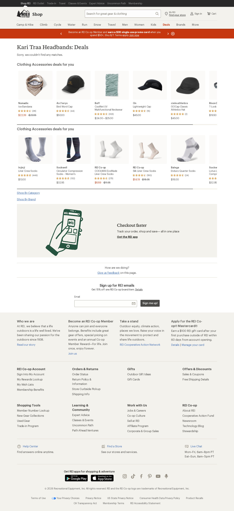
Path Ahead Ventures (85, 430)
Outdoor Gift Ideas (139, 374)
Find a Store (114, 446)
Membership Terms (113, 503)
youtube (158, 476)
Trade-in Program (27, 425)
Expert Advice (81, 415)
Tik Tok (133, 476)
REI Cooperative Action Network (140, 344)
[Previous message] (61, 33)
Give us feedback (108, 272)
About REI (188, 410)
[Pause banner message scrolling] (172, 33)
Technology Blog (193, 425)
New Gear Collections (30, 415)
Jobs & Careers (136, 410)
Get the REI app (127, 236)
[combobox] (123, 14)
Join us (72, 353)
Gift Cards (133, 379)
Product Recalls (194, 497)
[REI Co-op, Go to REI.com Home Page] (23, 14)
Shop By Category (28, 192)
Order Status (80, 374)
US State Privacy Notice (120, 497)
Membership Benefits (30, 389)
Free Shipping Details (195, 379)
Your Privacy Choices (67, 497)
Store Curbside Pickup (86, 389)
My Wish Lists (25, 384)
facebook (141, 476)
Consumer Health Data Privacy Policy (160, 497)
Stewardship (190, 431)
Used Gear (23, 420)
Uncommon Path (82, 425)
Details (139, 289)
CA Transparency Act (85, 503)
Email (77, 296)
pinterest (150, 476)
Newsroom (189, 420)
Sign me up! (150, 303)
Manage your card (193, 344)
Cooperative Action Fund (198, 415)
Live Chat (196, 446)
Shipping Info (81, 394)
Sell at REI (133, 420)
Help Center (30, 446)
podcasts (166, 476)
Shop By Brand (26, 199)
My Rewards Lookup (30, 379)
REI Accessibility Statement (145, 503)
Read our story (26, 344)
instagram (125, 476)
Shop (37, 14)
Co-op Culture (136, 415)
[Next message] (168, 33)
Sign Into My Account (30, 374)
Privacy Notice (93, 497)
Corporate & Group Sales (143, 431)
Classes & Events (82, 420)
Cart (214, 13)
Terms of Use (38, 497)
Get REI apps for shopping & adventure (89, 471)
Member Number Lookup (33, 410)
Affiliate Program (137, 425)
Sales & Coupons (193, 374)
